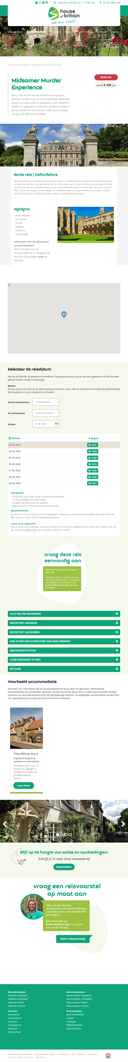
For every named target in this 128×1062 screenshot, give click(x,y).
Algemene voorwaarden (20, 1054)
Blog (90, 32)
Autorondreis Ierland (77, 1005)
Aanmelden (64, 867)
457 (95, 483)
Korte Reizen (23, 64)
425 (95, 470)
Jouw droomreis (37, 32)
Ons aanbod (15, 32)
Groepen (55, 32)
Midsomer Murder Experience (46, 64)
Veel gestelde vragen (44, 1054)
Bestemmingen (74, 32)
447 (95, 444)
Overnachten (74, 1011)
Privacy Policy (16, 1057)
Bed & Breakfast (75, 1014)
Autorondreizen (75, 991)
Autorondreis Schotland (78, 998)
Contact (101, 32)
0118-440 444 (111, 2)
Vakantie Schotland (18, 998)
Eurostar (12, 1021)
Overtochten (15, 1018)
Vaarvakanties (73, 1028)
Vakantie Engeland (17, 995)
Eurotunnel (13, 1014)
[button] (64, 314)
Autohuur (12, 1028)
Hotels (70, 1018)
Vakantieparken (74, 1024)
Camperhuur (14, 1031)
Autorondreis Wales (77, 1002)
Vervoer (12, 1011)
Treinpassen (14, 1024)
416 (95, 464)
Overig (114, 32)
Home (11, 64)
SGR (73, 1054)
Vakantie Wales (16, 1002)
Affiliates (81, 1054)
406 (95, 451)
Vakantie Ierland (16, 1005)
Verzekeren (63, 1054)
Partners (29, 1057)
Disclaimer (93, 1054)
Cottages (71, 1021)
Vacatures (41, 1057)
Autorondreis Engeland (78, 995)
